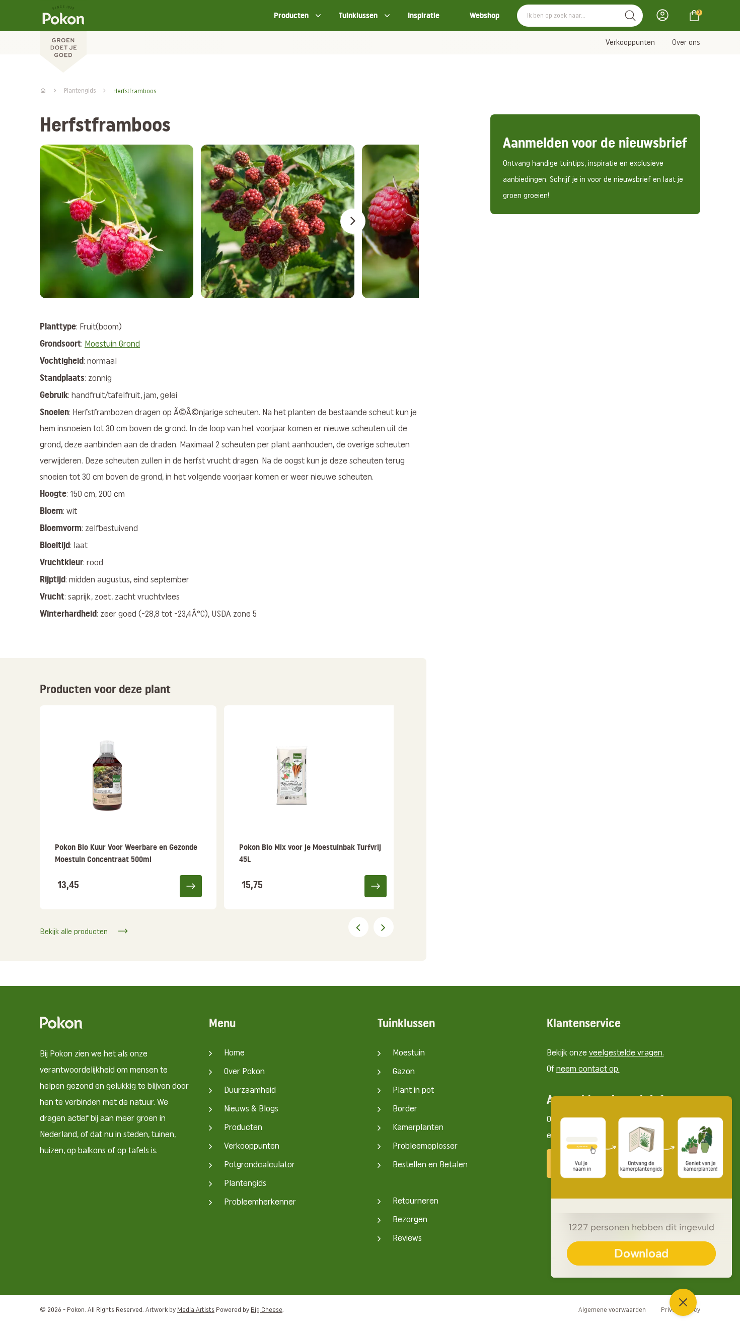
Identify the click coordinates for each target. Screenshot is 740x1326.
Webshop (484, 15)
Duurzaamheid (250, 1090)
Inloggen (665, 15)
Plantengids (245, 1183)
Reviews (407, 1238)
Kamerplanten (418, 1128)
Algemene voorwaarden (612, 1310)
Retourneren (415, 1201)
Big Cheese (266, 1310)
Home (234, 1053)
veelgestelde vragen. (626, 1053)
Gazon (404, 1072)
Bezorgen (410, 1220)
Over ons (686, 43)
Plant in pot (413, 1090)
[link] (128, 807)
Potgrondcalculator (259, 1165)
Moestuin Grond (112, 344)
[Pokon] (63, 37)
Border (405, 1109)
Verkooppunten (630, 43)
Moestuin (409, 1053)
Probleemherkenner (260, 1202)
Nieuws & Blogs (251, 1109)
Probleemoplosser (425, 1146)
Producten (291, 15)
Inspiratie (423, 15)
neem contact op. (588, 1069)
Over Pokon (244, 1072)
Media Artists (195, 1310)
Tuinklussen (358, 15)
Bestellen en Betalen (430, 1165)
